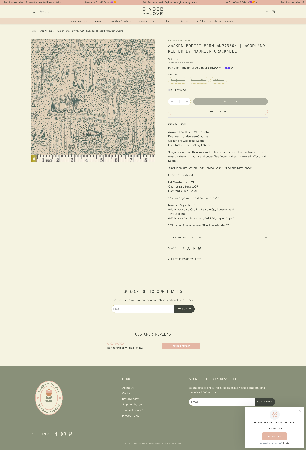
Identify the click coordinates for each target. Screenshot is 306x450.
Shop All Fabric (47, 31)
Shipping (171, 62)
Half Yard (218, 80)
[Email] (205, 248)
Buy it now (218, 111)
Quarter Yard (198, 80)
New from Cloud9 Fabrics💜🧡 (100, 2)
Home (33, 31)
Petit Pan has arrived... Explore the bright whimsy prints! (31, 2)
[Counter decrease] (172, 101)
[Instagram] (63, 434)
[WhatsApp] (199, 248)
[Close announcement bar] (302, 2)
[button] (53, 11)
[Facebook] (183, 248)
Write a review (181, 345)
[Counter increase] (187, 101)
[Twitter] (188, 248)
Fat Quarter (178, 80)
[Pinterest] (194, 248)
